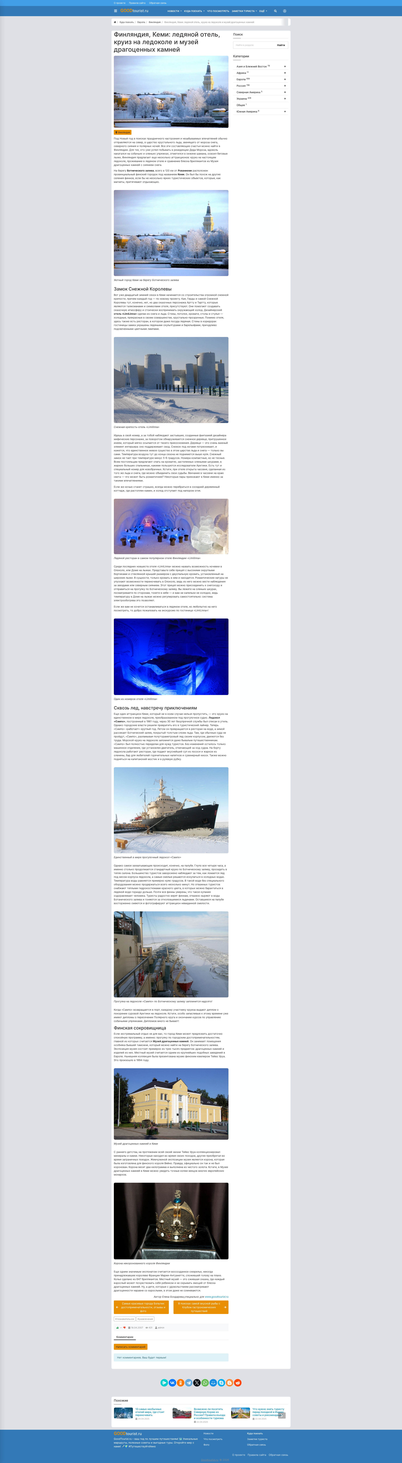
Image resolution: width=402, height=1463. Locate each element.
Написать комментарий (130, 1346)
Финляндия (123, 132)
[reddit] (238, 1383)
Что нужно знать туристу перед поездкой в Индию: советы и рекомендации (210, 1412)
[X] (197, 1383)
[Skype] (221, 1383)
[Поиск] (275, 11)
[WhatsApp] (205, 1383)
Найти (281, 45)
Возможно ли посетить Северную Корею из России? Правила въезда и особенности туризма (151, 1414)
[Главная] (115, 22)
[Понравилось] (117, 1327)
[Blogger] (229, 1383)
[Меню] (115, 11)
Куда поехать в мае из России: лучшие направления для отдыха (268, 1412)
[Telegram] (189, 1383)
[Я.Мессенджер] (164, 1383)
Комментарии (124, 1336)
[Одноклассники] (180, 1383)
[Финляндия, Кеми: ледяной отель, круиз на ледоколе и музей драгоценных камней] (171, 92)
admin (161, 1327)
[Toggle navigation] (284, 11)
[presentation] (120, 1415)
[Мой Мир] (213, 1383)
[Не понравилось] (124, 1327)
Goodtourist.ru (209, 1459)
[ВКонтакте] (172, 1383)
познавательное (125, 1319)
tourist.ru (134, 10)
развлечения (146, 1319)
